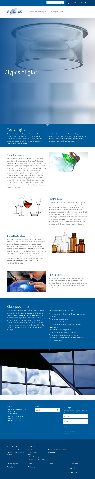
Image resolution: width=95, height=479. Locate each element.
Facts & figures (53, 12)
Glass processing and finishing (36, 459)
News (51, 464)
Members (9, 454)
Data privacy (74, 472)
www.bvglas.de (16, 420)
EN (72, 3)
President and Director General (15, 452)
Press (62, 12)
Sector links (74, 464)
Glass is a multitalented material (56, 450)
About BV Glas (32, 12)
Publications (31, 467)
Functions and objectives (14, 450)
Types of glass (51, 452)
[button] (80, 3)
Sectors (30, 450)
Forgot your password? (69, 431)
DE (68, 3)
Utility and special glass (34, 457)
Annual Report (11, 467)
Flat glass (30, 454)
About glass (42, 12)
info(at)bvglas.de (16, 418)
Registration (66, 433)
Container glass (32, 452)
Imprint (72, 468)
